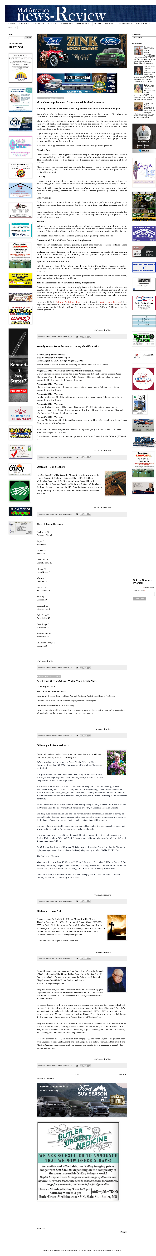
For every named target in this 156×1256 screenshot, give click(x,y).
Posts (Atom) (50, 1078)
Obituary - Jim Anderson (148, 104)
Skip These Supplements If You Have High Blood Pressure (70, 102)
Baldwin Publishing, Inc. (68, 302)
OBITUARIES (109, 24)
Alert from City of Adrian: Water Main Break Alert (66, 680)
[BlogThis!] (83, 337)
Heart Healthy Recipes (110, 302)
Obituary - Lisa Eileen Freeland (149, 86)
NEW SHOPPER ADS (66, 24)
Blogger (118, 1250)
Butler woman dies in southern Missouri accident (149, 49)
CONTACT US (11, 27)
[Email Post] (76, 336)
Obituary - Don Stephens (51, 466)
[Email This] (81, 337)
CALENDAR (52, 24)
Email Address (139, 590)
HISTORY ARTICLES (143, 24)
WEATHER (97, 24)
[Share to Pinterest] (90, 337)
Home (77, 1075)
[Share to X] (85, 337)
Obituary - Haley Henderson (149, 67)
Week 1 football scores (50, 523)
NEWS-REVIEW (24, 24)
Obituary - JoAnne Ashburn (53, 745)
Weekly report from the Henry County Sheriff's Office (68, 346)
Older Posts (122, 1075)
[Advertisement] (65, 327)
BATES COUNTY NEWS (124, 24)
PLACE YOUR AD (38, 24)
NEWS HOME (11, 24)
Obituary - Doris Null (49, 910)
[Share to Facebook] (88, 337)
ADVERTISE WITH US (83, 24)
